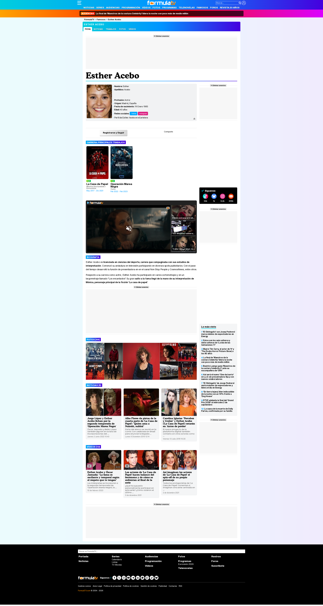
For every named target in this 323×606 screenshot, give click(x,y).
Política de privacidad (112, 586)
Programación (131, 7)
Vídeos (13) (93, 446)
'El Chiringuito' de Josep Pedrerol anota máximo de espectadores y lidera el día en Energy (217, 385)
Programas (169, 7)
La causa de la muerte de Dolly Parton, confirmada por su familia (217, 409)
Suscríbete (217, 565)
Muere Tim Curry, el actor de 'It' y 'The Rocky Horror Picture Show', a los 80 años (217, 351)
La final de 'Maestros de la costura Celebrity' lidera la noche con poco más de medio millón (135, 13)
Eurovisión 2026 (186, 564)
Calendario (117, 559)
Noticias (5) (94, 385)
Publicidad (163, 586)
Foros (214, 7)
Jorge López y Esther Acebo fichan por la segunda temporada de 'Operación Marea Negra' (101, 422)
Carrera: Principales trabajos (106, 142)
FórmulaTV (89, 19)
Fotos (156, 7)
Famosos (202, 7)
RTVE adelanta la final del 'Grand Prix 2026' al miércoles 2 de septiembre (217, 402)
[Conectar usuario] (244, 3)
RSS (180, 586)
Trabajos (111, 29)
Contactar (173, 586)
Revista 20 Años (229, 7)
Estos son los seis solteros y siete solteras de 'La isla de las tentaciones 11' (215, 342)
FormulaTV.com (84, 590)
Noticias (89, 7)
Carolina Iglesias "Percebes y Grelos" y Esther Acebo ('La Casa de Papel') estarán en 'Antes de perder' (179, 422)
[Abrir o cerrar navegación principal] (79, 3)
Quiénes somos (84, 586)
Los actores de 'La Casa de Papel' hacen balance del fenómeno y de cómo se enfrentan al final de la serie (140, 477)
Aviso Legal (97, 586)
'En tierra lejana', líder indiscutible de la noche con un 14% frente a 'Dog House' (217, 394)
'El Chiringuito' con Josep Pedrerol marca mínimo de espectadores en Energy (218, 334)
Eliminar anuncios (162, 36)
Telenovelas (187, 7)
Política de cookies (131, 586)
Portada (83, 556)
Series (100, 7)
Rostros (216, 556)
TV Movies (117, 564)
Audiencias (113, 7)
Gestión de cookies (149, 586)
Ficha (88, 29)
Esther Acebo (114, 19)
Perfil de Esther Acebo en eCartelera (131, 117)
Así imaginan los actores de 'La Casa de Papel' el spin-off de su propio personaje (177, 476)
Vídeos (146, 7)
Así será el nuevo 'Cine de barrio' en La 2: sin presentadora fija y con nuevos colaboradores (217, 377)
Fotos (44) (93, 339)
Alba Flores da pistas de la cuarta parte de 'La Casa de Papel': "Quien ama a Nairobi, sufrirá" (141, 422)
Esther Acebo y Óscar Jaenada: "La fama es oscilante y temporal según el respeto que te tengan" (103, 476)
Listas (114, 562)
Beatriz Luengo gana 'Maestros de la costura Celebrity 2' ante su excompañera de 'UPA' (218, 368)
